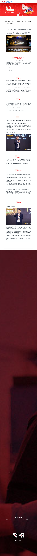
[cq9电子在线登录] (6, 1)
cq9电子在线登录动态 (11, 17)
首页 (6, 17)
